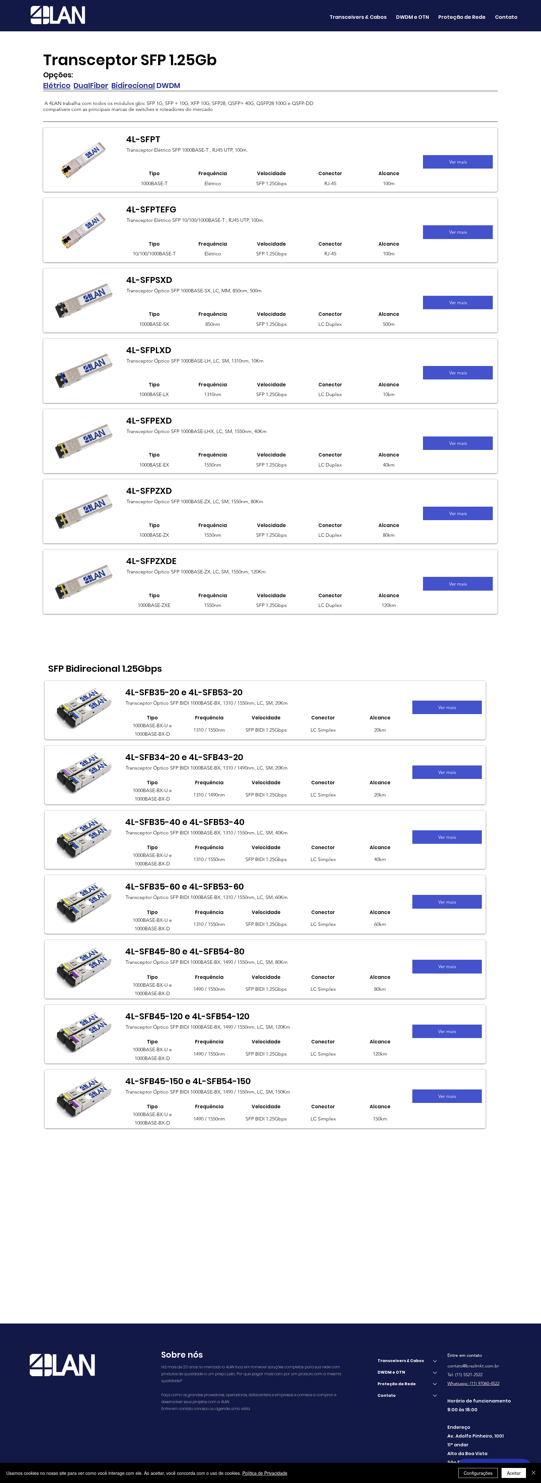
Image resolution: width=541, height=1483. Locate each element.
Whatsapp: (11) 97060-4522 (473, 1383)
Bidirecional (133, 86)
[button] (412, 17)
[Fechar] (533, 1473)
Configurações (478, 1473)
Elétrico (56, 86)
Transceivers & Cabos (401, 1360)
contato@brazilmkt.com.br (473, 1366)
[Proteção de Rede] (435, 1384)
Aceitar (514, 1473)
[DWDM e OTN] (435, 1372)
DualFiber (91, 86)
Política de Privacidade (264, 1473)
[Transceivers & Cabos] (435, 1361)
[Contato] (435, 1396)
